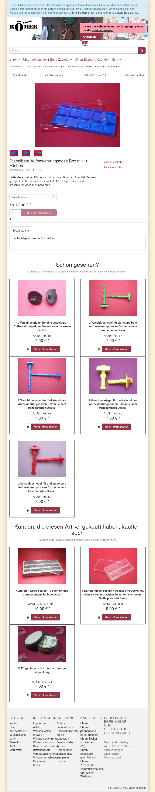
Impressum (39, 723)
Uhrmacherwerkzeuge (70, 731)
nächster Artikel (134, 75)
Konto (12, 746)
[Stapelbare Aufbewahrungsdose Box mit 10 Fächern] (77, 115)
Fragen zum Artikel (113, 167)
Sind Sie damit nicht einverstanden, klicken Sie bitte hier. (105, 12)
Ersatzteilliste (64, 753)
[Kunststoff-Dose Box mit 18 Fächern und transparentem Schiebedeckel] (42, 566)
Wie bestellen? (18, 731)
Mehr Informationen (45, 349)
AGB (36, 727)
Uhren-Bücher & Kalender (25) (88, 742)
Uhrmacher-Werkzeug (87, 774)
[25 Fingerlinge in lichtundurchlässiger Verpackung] (42, 644)
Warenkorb (15, 742)
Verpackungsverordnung (47, 753)
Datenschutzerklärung (46, 746)
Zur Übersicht (21, 75)
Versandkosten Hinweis (42, 733)
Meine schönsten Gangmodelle (65, 738)
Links (12, 738)
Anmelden (90, 36)
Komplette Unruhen (63, 759)
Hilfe (12, 727)
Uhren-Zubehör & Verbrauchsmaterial (92, 765)
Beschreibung (20, 230)
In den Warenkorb (40, 213)
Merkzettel (15, 750)
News (36, 765)
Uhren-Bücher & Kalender (92, 59)
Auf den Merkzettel (113, 161)
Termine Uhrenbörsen (64, 748)
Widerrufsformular (44, 742)
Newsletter (39, 761)
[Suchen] (142, 50)
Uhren (13, 59)
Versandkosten (18, 735)
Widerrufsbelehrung (45, 738)
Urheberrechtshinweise (47, 757)
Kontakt (14, 723)
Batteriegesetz (41, 750)
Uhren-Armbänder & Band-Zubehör (46, 59)
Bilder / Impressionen (65, 725)
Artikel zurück (55, 75)
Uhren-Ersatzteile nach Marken (88, 753)
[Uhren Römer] (23, 25)
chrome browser (102, 30)
